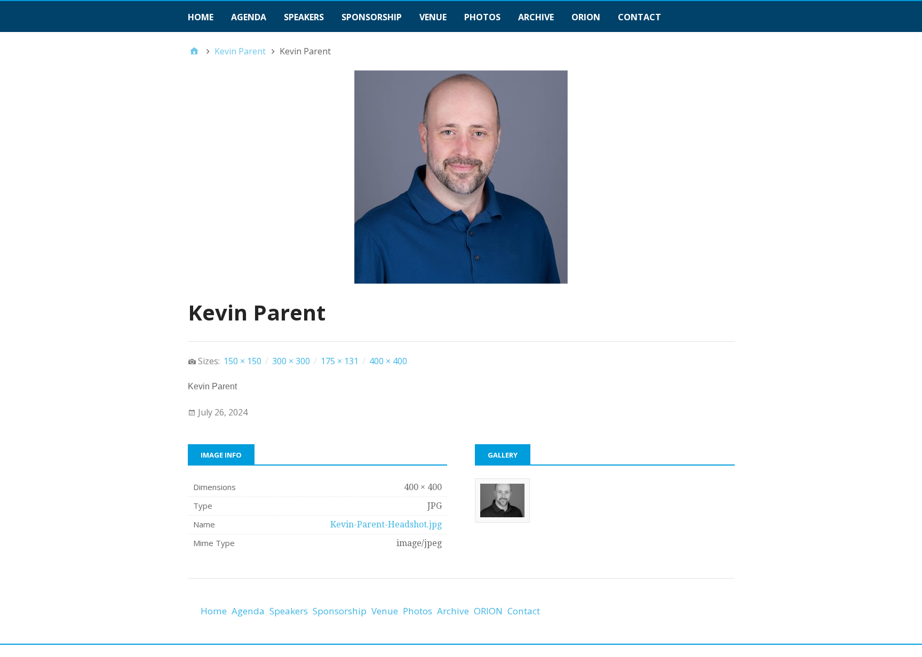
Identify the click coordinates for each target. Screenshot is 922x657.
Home (200, 17)
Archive (536, 17)
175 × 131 (340, 361)
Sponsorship (371, 17)
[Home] (194, 51)
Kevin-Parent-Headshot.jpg (386, 524)
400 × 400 (388, 361)
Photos (482, 17)
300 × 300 (291, 361)
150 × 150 (242, 361)
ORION (585, 17)
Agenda (248, 17)
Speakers (304, 17)
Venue (433, 17)
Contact (639, 17)
